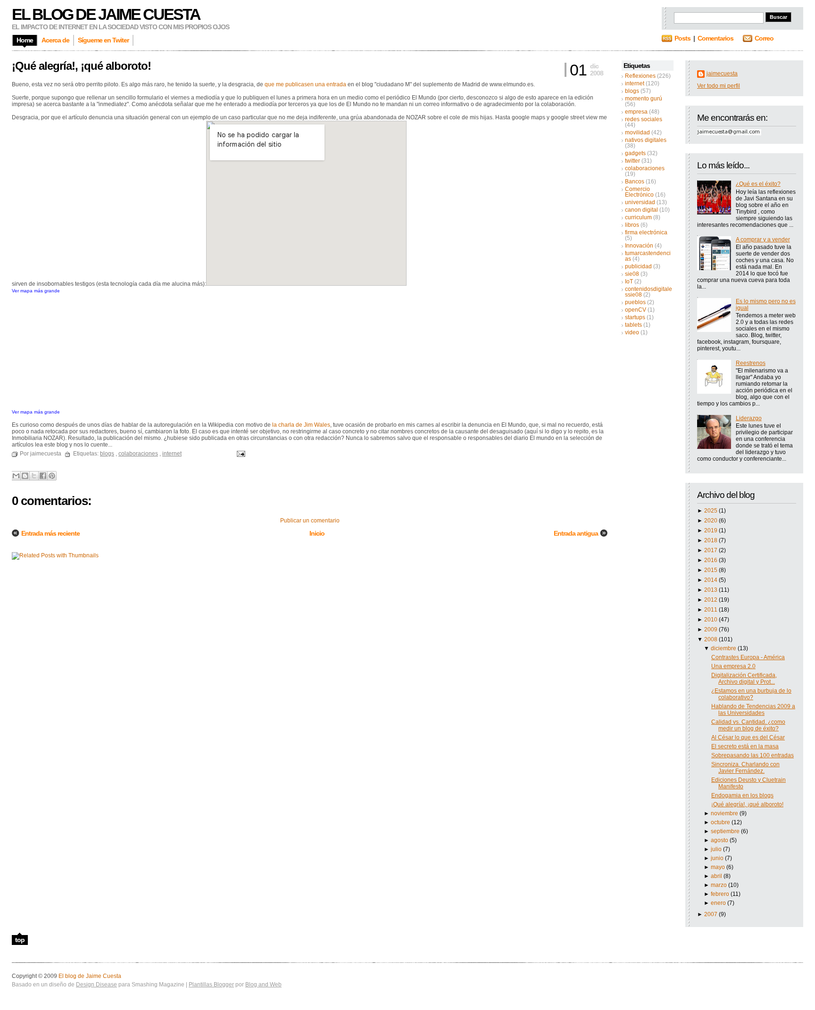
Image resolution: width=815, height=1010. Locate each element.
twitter (632, 160)
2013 (711, 590)
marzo (719, 885)
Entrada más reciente (50, 533)
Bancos (634, 181)
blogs (632, 91)
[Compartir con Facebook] (43, 475)
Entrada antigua (576, 533)
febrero (721, 894)
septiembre (726, 831)
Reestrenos (750, 363)
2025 (711, 510)
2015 (711, 570)
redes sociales (643, 119)
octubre (721, 822)
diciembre (724, 648)
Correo (764, 38)
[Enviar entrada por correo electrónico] (239, 453)
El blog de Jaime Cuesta (106, 14)
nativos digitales (645, 140)
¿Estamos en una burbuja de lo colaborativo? (751, 694)
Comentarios (715, 38)
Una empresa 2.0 (733, 666)
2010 (711, 619)
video (632, 332)
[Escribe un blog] (25, 475)
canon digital (641, 210)
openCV (635, 309)
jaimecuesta (722, 73)
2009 (711, 629)
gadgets (635, 153)
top (20, 940)
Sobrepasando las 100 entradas (752, 755)
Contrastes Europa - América (748, 657)
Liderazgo (749, 418)
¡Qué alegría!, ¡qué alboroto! (747, 804)
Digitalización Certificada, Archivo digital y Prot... (744, 678)
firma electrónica (646, 232)
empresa (636, 111)
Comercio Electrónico (639, 192)
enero (719, 903)
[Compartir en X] (34, 475)
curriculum (638, 217)
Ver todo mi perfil (718, 86)
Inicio (316, 533)
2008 (711, 639)
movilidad (637, 132)
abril (717, 876)
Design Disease (96, 984)
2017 (711, 550)
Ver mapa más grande (36, 290)
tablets (633, 325)
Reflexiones (640, 76)
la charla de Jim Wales (301, 425)
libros (632, 225)
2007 (711, 914)
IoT (629, 281)
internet (634, 83)
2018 (711, 540)
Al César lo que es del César (748, 737)
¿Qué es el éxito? (758, 184)
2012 (711, 599)
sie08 (632, 274)
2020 (711, 520)
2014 (711, 580)
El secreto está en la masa (745, 746)
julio (717, 849)
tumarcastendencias (648, 256)
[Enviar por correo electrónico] (16, 475)
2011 (711, 609)
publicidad (638, 266)
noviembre (725, 813)
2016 (711, 560)
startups (635, 317)
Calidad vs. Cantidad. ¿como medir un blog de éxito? (748, 725)
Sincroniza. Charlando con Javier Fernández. (745, 767)
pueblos (635, 302)
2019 (711, 530)
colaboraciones (645, 168)
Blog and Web (263, 984)
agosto (720, 840)
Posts (682, 38)
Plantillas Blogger (211, 984)
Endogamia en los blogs (742, 795)
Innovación (639, 245)
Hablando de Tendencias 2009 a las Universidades (753, 709)
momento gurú (643, 98)
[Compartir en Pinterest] (52, 475)
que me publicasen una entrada (305, 84)
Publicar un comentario (310, 520)
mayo (718, 867)
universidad (640, 202)
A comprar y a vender (763, 239)
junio (718, 858)
